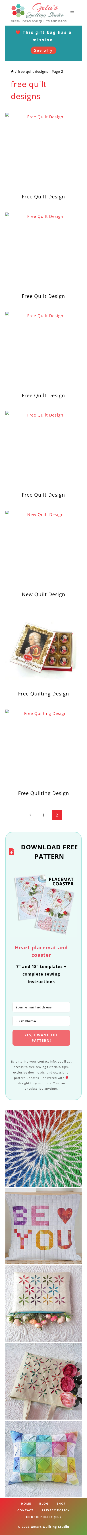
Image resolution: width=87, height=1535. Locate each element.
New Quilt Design (43, 594)
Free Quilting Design (43, 693)
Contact (25, 1510)
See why (43, 50)
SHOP (61, 1503)
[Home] (12, 71)
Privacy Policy (55, 1510)
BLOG (44, 1503)
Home (26, 1503)
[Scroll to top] (76, 1518)
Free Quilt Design (43, 196)
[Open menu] (72, 12)
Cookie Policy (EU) (43, 1517)
